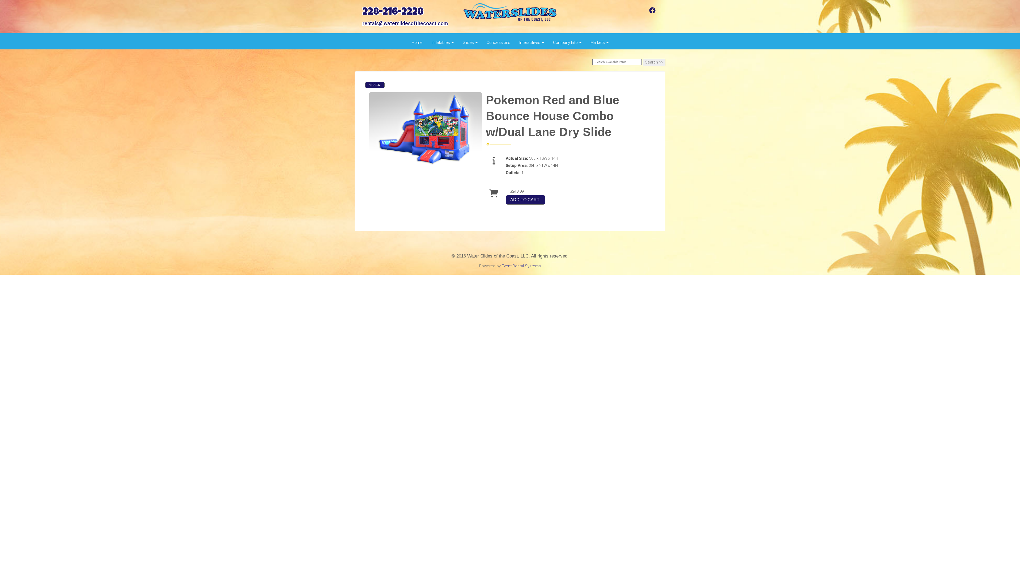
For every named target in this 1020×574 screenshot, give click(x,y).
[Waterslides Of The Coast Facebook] (652, 12)
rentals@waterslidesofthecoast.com (405, 23)
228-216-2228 (393, 13)
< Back (374, 85)
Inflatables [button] (441, 42)
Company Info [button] (566, 42)
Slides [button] (469, 42)
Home (417, 42)
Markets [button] (598, 42)
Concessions (498, 42)
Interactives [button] (530, 42)
